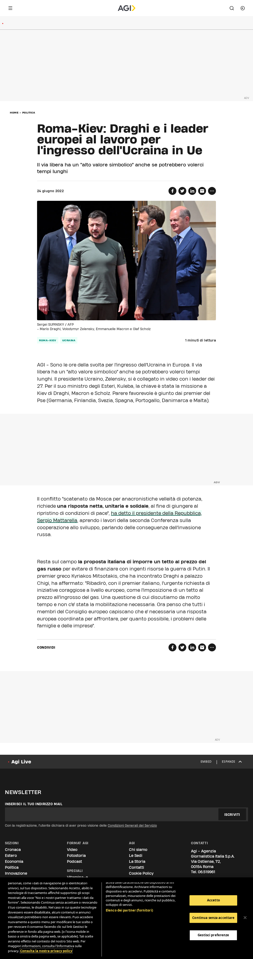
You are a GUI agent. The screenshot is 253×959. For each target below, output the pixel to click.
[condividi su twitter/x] (182, 191)
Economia (14, 861)
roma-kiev (47, 340)
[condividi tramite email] (202, 191)
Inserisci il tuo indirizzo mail (34, 803)
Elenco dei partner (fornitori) (129, 910)
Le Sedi (135, 855)
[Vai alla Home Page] (126, 8)
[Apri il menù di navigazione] (10, 8)
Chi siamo (138, 849)
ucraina (69, 340)
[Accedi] (242, 8)
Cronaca (13, 849)
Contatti (136, 867)
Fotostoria (76, 855)
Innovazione (16, 873)
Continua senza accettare (213, 917)
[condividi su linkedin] (192, 191)
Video (72, 849)
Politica (28, 112)
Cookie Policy (141, 873)
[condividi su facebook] (172, 191)
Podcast (74, 861)
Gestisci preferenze (213, 935)
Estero (11, 855)
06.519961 (206, 871)
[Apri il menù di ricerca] (231, 8)
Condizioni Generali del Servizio (132, 825)
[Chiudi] (245, 917)
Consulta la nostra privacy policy (46, 951)
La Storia (137, 861)
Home (14, 112)
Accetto (213, 900)
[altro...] (212, 191)
